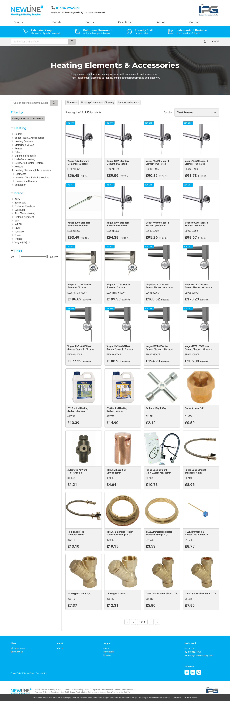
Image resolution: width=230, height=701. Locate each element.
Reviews (107, 655)
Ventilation (20, 184)
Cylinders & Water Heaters (28, 163)
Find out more (190, 697)
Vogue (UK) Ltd (22, 242)
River (17, 228)
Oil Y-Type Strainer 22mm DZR (200, 593)
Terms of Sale (17, 652)
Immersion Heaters (26, 181)
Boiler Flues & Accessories (29, 137)
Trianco (18, 238)
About (161, 22)
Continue (177, 697)
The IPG (87, 690)
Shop (18, 22)
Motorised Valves (24, 144)
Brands (56, 22)
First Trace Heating (24, 213)
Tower (17, 235)
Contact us (189, 648)
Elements (20, 173)
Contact (194, 22)
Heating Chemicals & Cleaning (32, 177)
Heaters (18, 166)
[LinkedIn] (192, 673)
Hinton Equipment (24, 217)
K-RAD (18, 224)
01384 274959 (67, 8)
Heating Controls (23, 141)
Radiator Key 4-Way (156, 408)
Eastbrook (20, 202)
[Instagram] (198, 673)
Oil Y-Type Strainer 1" (117, 593)
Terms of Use (28, 673)
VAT (217, 41)
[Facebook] (186, 673)
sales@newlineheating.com (200, 655)
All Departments (18, 648)
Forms (90, 22)
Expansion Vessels (25, 155)
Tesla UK (19, 231)
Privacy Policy (16, 673)
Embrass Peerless (24, 206)
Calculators (125, 22)
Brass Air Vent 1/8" (194, 408)
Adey (17, 199)
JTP (16, 220)
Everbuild (19, 209)
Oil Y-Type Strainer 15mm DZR (161, 593)
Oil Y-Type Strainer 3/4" (79, 593)
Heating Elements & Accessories (26, 118)
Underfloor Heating (24, 159)
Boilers (18, 134)
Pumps (18, 148)
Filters (18, 152)
